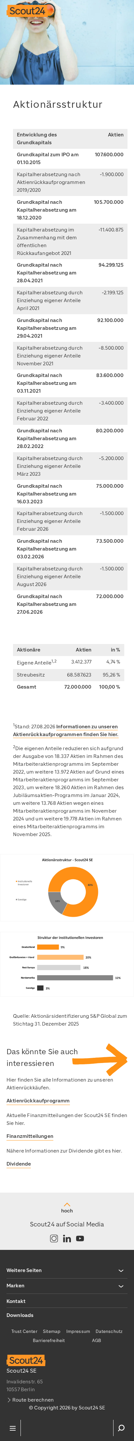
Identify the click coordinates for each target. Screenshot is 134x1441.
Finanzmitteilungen (30, 1136)
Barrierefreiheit (49, 1340)
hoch (67, 1211)
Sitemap (51, 1331)
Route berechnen (33, 1400)
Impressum (78, 1331)
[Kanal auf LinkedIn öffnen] (67, 1239)
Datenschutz (109, 1331)
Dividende (19, 1164)
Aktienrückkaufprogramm (38, 1101)
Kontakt (16, 1301)
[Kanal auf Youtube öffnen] (80, 1239)
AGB (96, 1340)
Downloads (20, 1315)
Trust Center (24, 1331)
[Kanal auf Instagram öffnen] (54, 1239)
